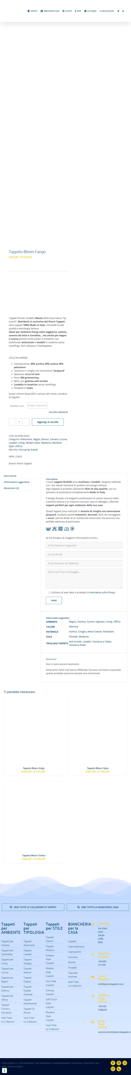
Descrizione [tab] (10, 339)
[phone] (119, 863)
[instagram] (119, 857)
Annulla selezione (58, 275)
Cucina (63, 303)
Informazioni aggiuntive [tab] (16, 345)
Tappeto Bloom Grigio (33, 562)
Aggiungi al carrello (47, 285)
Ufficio (18, 310)
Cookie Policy (89, 857)
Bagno (36, 303)
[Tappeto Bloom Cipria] (97, 489)
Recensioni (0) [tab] (11, 352)
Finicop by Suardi (28, 313)
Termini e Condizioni (15, 861)
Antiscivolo (26, 303)
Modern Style (33, 306)
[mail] (113, 863)
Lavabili (13, 306)
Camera (54, 303)
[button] (123, 17)
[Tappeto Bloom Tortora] (33, 576)
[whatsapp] (124, 857)
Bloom (45, 303)
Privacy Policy (77, 857)
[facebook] (113, 857)
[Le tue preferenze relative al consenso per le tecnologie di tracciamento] (4, 1070)
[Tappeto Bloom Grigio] (33, 489)
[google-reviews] (121, 756)
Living (21, 306)
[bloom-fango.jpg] (33, 71)
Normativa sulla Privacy (102, 456)
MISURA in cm (17, 270)
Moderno (46, 306)
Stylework (66, 857)
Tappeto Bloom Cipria (97, 562)
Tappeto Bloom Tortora (33, 649)
